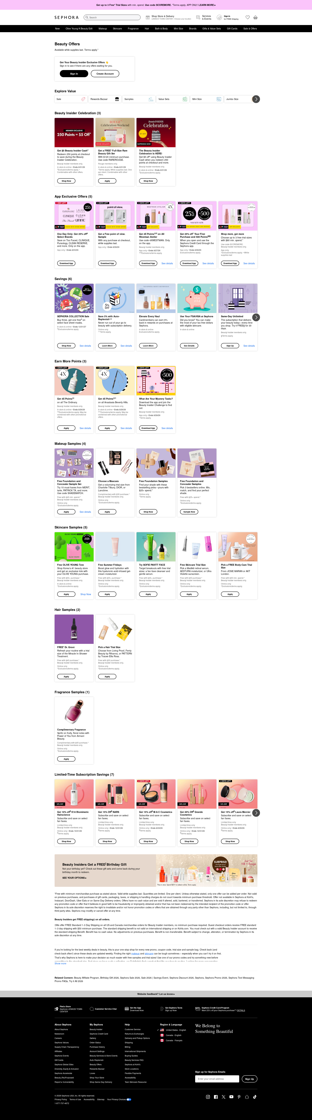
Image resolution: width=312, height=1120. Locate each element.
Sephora (199, 977)
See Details (189, 345)
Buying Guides (131, 1055)
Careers (58, 1038)
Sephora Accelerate (63, 1073)
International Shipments (135, 1051)
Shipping (129, 1042)
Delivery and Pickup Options (137, 1038)
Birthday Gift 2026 (109, 977)
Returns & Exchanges (134, 1033)
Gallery (93, 1038)
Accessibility (130, 1077)
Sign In (74, 73)
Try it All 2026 (76, 981)
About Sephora (61, 1029)
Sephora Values (62, 1042)
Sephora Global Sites (64, 1064)
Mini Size (178, 28)
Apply (107, 180)
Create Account (105, 73)
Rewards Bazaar (97, 1068)
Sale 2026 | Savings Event (154, 977)
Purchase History (97, 1046)
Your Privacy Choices (116, 1099)
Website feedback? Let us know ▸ (156, 994)
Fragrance (133, 28)
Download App (66, 263)
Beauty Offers (96, 1064)
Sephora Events (62, 1055)
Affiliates (58, 1051)
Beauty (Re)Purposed (64, 1077)
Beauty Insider (96, 1029)
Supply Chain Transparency (67, 1046)
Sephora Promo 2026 (216, 977)
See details (167, 263)
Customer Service (133, 1029)
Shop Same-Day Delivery (101, 1082)
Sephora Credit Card (99, 1033)
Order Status (95, 1042)
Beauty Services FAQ (134, 1060)
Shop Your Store (97, 1077)
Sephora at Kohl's (132, 1064)
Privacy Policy (61, 1099)
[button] (115, 152)
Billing (127, 1046)
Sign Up (230, 345)
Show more (60, 963)
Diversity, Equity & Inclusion (67, 1068)
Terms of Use (75, 1099)
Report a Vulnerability (64, 1082)
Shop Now (66, 180)
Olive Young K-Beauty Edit (79, 28)
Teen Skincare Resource (136, 1082)
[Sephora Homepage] (66, 17)
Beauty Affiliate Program (86, 977)
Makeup (103, 28)
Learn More (107, 345)
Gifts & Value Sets (211, 28)
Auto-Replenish (97, 1060)
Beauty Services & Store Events (103, 1055)
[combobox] (112, 17)
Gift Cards (232, 28)
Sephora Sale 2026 (130, 977)
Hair (147, 28)
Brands (192, 28)
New (57, 28)
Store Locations (132, 1068)
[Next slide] (256, 99)
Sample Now (189, 511)
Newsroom (59, 1033)
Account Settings (97, 1051)
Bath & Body (161, 28)
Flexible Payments (133, 1073)
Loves (92, 1073)
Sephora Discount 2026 (181, 977)
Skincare (117, 28)
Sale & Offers (250, 28)
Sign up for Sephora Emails (210, 1071)
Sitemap (100, 1099)
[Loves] (248, 17)
